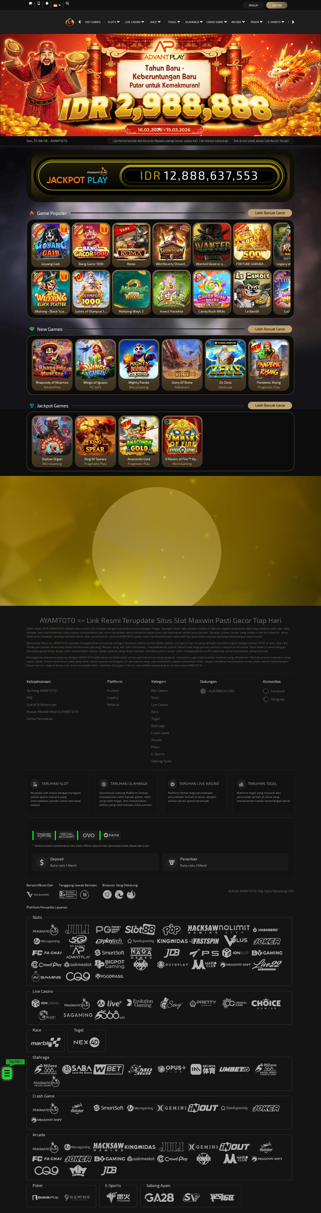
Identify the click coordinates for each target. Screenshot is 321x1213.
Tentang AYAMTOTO (42, 690)
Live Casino (133, 21)
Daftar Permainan (40, 719)
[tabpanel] (160, 85)
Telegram (278, 699)
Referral (113, 705)
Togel (172, 21)
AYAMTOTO (57, 628)
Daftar (277, 5)
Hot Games (93, 21)
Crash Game (215, 21)
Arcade (236, 21)
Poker (255, 21)
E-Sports (274, 21)
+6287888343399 (221, 691)
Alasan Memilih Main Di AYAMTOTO (52, 712)
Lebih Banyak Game (270, 213)
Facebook (278, 691)
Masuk (253, 5)
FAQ (29, 697)
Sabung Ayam (161, 761)
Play (97, 180)
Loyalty (112, 697)
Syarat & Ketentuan (41, 705)
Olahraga (192, 21)
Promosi (113, 690)
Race (154, 21)
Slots (112, 21)
